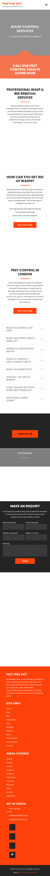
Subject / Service (31, 533)
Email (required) (31, 522)
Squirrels (9, 731)
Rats (8, 712)
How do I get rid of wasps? (18, 378)
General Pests (12, 742)
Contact (9, 745)
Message (6, 543)
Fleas (8, 723)
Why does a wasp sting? (17, 399)
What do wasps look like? (19, 329)
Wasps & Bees (11, 738)
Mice (8, 716)
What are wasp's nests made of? (20, 340)
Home (8, 708)
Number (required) (10, 533)
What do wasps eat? (19, 369)
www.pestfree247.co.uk (18, 819)
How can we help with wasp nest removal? (20, 389)
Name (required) (9, 522)
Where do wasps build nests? (20, 350)
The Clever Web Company (28, 872)
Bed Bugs (10, 727)
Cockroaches (11, 720)
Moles (8, 734)
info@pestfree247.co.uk (18, 815)
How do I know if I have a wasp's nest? (18, 360)
